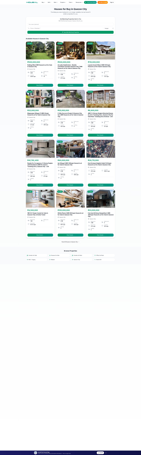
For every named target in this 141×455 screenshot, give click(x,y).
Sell (49, 2)
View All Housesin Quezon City (70, 241)
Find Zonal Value (91, 2)
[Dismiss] (106, 453)
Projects (62, 2)
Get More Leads (103, 2)
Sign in (112, 2)
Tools (70, 2)
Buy (43, 2)
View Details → (40, 85)
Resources (78, 2)
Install (101, 452)
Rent (55, 2)
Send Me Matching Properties (71, 32)
